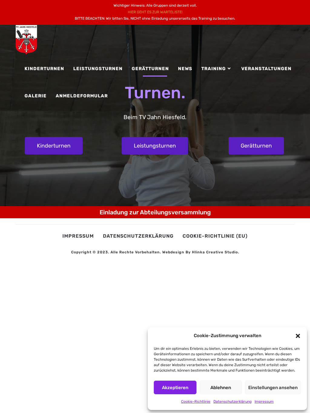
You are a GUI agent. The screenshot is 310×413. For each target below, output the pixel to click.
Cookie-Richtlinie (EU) (215, 236)
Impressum (264, 401)
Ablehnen (220, 387)
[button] (298, 336)
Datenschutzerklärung (232, 401)
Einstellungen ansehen (273, 387)
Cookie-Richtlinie (195, 401)
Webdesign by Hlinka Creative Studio (200, 252)
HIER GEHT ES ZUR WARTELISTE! (155, 12)
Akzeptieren (175, 387)
